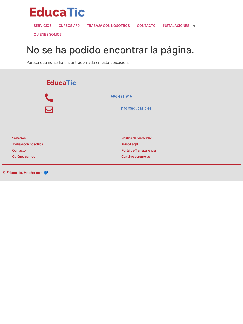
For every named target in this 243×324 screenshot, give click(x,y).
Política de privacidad (137, 138)
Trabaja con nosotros (108, 25)
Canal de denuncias (136, 156)
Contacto (146, 25)
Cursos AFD (69, 25)
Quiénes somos (48, 34)
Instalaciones (176, 25)
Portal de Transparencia (139, 150)
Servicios (42, 25)
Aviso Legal (130, 144)
